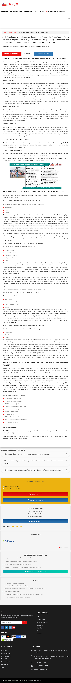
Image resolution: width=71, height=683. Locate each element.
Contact (62, 11)
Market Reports (13, 32)
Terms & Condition (42, 622)
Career (39, 631)
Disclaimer (40, 625)
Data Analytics (39, 11)
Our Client (40, 628)
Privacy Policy (41, 619)
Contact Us (4, 665)
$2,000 (18, 488)
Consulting (27, 11)
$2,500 (17, 486)
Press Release (5, 659)
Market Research (16, 11)
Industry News (5, 662)
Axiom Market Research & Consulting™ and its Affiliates (18, 680)
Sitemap (39, 634)
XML (2, 667)
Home (4, 32)
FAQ (38, 616)
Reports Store (52, 11)
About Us (4, 11)
